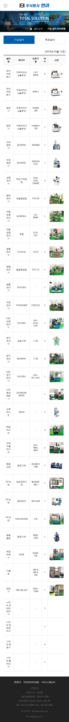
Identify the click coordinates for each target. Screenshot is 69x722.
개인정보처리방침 (31, 682)
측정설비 (50, 39)
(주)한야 (17, 682)
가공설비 (19, 39)
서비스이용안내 (48, 682)
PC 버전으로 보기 (34, 716)
